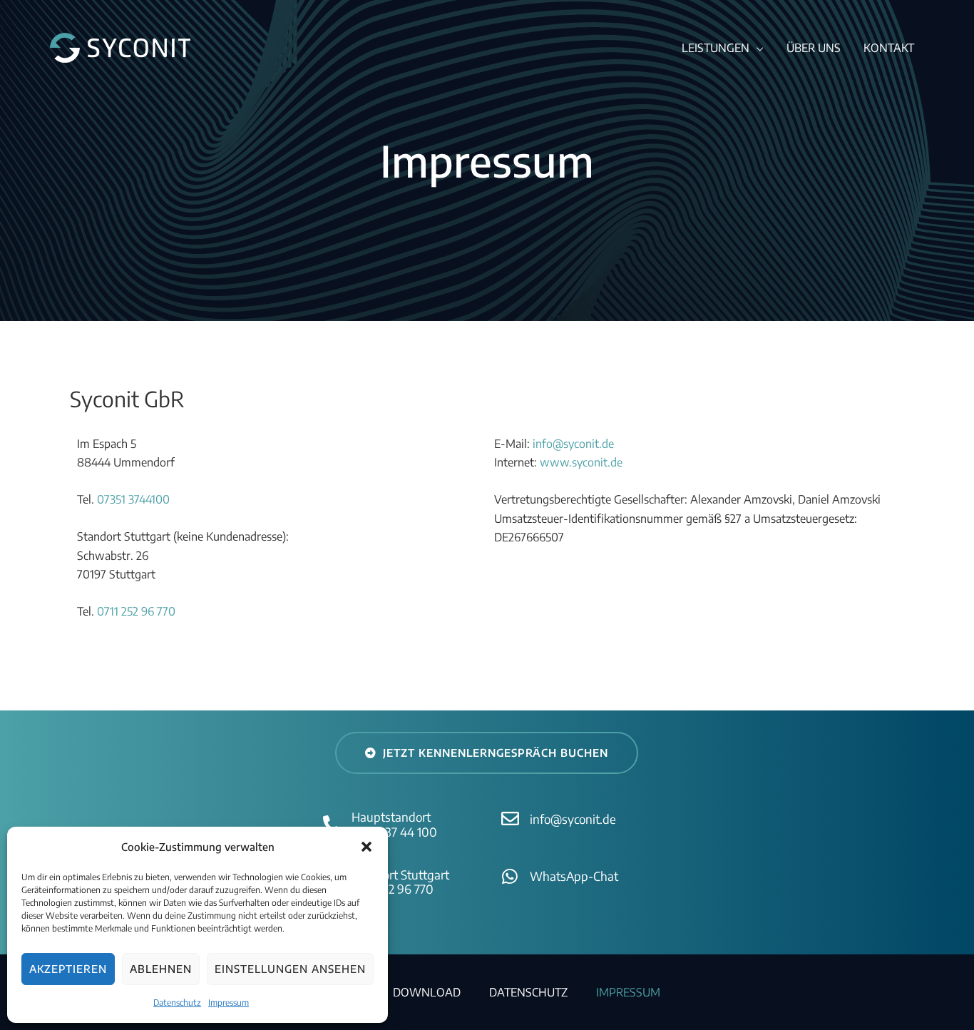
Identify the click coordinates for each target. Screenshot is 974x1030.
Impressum (228, 1002)
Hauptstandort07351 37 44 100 (394, 824)
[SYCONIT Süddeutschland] (119, 46)
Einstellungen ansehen (290, 968)
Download (427, 992)
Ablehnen (161, 968)
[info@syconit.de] (510, 818)
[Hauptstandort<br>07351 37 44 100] (332, 824)
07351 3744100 (133, 499)
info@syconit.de (573, 444)
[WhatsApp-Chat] (510, 876)
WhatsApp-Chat (574, 876)
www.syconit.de (581, 462)
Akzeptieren (68, 968)
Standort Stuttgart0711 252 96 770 (400, 882)
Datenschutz (177, 1002)
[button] (366, 847)
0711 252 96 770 (136, 611)
